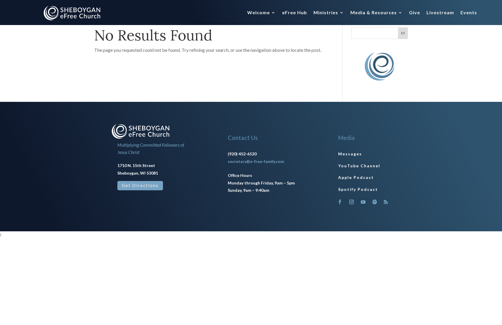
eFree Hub (294, 12)
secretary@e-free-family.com (256, 161)
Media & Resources (373, 12)
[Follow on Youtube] (363, 202)
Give (414, 12)
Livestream (440, 12)
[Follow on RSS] (386, 202)
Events (468, 12)
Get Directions (140, 185)
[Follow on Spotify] (374, 202)
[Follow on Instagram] (351, 202)
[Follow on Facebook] (340, 202)
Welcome (258, 12)
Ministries (325, 12)
